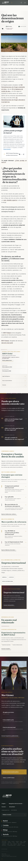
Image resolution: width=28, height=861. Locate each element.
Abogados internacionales (16, 803)
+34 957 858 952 (14, 810)
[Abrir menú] (25, 2)
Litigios (4, 803)
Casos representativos (7, 380)
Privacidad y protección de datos (6, 855)
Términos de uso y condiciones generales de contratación (9, 856)
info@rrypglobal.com (5, 810)
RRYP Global (7, 333)
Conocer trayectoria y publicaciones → (10, 736)
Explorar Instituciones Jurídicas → (9, 514)
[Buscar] (21, 2)
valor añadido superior (10, 200)
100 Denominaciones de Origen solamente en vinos (13, 87)
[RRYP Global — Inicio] (6, 2)
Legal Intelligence (6, 376)
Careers (4, 806)
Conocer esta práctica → (9, 605)
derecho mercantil (7, 343)
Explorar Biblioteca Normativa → (8, 550)
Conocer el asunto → (6, 648)
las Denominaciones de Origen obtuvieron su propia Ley (13, 100)
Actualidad (12, 806)
